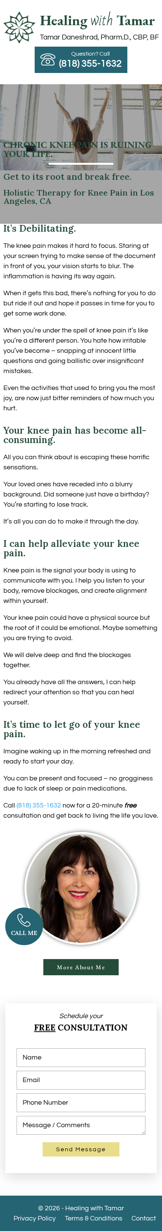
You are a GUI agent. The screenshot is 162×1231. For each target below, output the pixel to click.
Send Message (80, 1149)
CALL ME (24, 933)
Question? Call (90, 59)
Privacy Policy (35, 1218)
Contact (143, 1218)
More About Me (81, 967)
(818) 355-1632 (39, 805)
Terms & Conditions (93, 1218)
